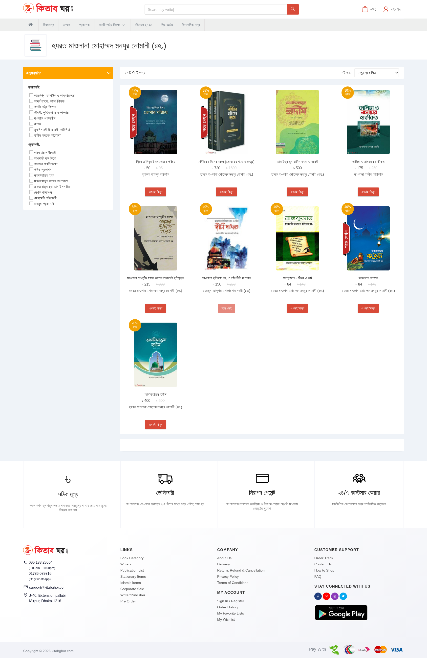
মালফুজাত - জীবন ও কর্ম (297, 278)
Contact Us (323, 564)
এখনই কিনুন (155, 192)
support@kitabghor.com (47, 587)
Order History (227, 607)
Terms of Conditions (232, 583)
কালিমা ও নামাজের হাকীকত (368, 162)
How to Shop (324, 570)
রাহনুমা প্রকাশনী (44, 204)
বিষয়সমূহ (48, 25)
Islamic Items (130, 583)
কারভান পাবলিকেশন (46, 164)
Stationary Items (133, 576)
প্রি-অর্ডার (167, 25)
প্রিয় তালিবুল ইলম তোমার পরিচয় (155, 162)
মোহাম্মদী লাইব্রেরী (45, 198)
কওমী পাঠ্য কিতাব (110, 25)
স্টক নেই (227, 308)
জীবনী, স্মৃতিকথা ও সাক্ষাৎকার (51, 112)
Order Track (323, 558)
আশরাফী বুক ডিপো (45, 158)
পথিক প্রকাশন (42, 169)
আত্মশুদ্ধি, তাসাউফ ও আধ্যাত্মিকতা (54, 95)
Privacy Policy (228, 576)
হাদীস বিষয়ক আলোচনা (47, 135)
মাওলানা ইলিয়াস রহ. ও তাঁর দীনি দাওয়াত (226, 278)
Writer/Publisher (132, 595)
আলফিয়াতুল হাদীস (156, 394)
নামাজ (37, 124)
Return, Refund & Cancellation (241, 570)
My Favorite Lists (230, 613)
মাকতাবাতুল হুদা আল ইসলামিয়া (52, 187)
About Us (224, 558)
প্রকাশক (84, 25)
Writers (125, 564)
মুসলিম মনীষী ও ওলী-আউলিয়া (52, 129)
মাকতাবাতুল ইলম (44, 175)
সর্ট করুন (347, 73)
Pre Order (128, 601)
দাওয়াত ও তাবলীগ (44, 118)
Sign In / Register (230, 601)
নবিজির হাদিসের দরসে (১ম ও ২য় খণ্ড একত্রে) (226, 162)
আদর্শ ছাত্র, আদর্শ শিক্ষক (49, 101)
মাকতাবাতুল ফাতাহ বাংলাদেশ (51, 181)
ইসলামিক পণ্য (191, 25)
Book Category (132, 558)
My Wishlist (226, 619)
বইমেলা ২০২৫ (143, 25)
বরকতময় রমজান (368, 278)
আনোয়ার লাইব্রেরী (45, 152)
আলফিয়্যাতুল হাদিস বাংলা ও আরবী (297, 162)
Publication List (132, 570)
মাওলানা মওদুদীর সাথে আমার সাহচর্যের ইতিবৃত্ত (155, 278)
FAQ (317, 576)
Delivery (223, 564)
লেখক (66, 25)
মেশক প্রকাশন (43, 192)
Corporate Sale (132, 589)
